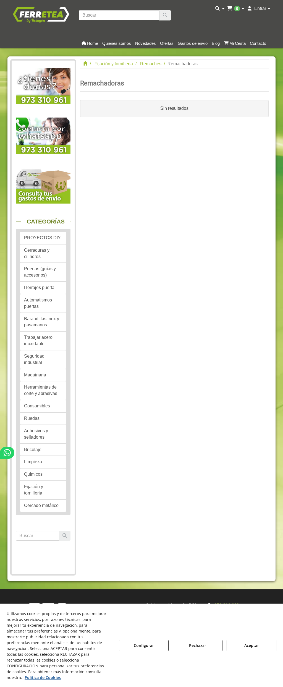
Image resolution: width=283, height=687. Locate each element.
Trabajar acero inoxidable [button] (38, 340)
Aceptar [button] (251, 645)
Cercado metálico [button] (41, 505)
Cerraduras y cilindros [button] (36, 253)
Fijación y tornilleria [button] (33, 489)
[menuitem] (220, 8)
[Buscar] (165, 15)
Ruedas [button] (32, 418)
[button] (41, 14)
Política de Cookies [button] (43, 677)
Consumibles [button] (37, 406)
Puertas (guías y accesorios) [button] (40, 271)
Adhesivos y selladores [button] (36, 433)
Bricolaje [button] (32, 449)
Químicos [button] (33, 474)
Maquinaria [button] (35, 375)
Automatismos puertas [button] (38, 303)
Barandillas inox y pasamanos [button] (41, 321)
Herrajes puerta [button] (39, 287)
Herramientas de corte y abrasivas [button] (40, 390)
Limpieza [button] (33, 461)
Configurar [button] (144, 645)
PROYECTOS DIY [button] (42, 237)
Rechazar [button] (197, 645)
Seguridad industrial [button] (34, 359)
